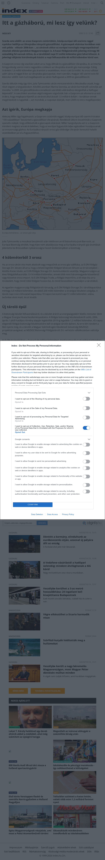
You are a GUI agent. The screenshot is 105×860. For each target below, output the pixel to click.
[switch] (86, 399)
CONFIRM (33, 505)
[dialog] (52, 430)
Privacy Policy (68, 514)
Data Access (52, 514)
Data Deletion (37, 514)
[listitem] (52, 392)
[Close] (99, 346)
